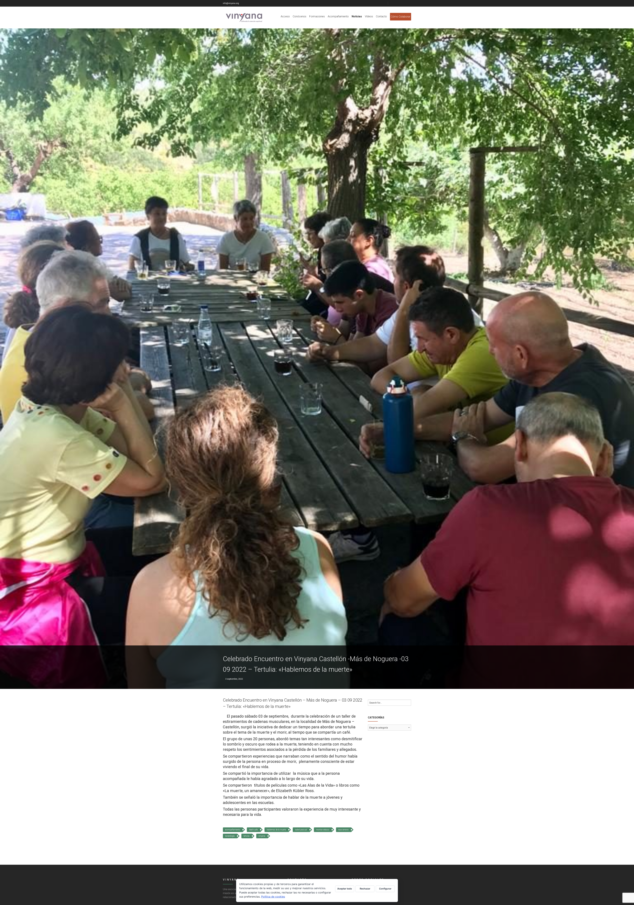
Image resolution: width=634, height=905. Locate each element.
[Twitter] (397, 3)
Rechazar (365, 888)
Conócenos (299, 16)
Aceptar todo (344, 888)
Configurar (385, 888)
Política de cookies (273, 896)
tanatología (230, 836)
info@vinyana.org (231, 3)
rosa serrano (343, 830)
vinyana (261, 836)
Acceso (285, 16)
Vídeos (369, 16)
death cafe (253, 830)
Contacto (381, 16)
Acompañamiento (338, 16)
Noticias (357, 16)
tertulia (246, 836)
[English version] (410, 3)
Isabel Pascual (301, 830)
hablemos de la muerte (276, 830)
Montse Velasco (322, 830)
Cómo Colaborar (400, 16)
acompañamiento (232, 830)
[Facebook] (393, 3)
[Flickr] (402, 3)
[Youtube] (406, 3)
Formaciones (317, 16)
